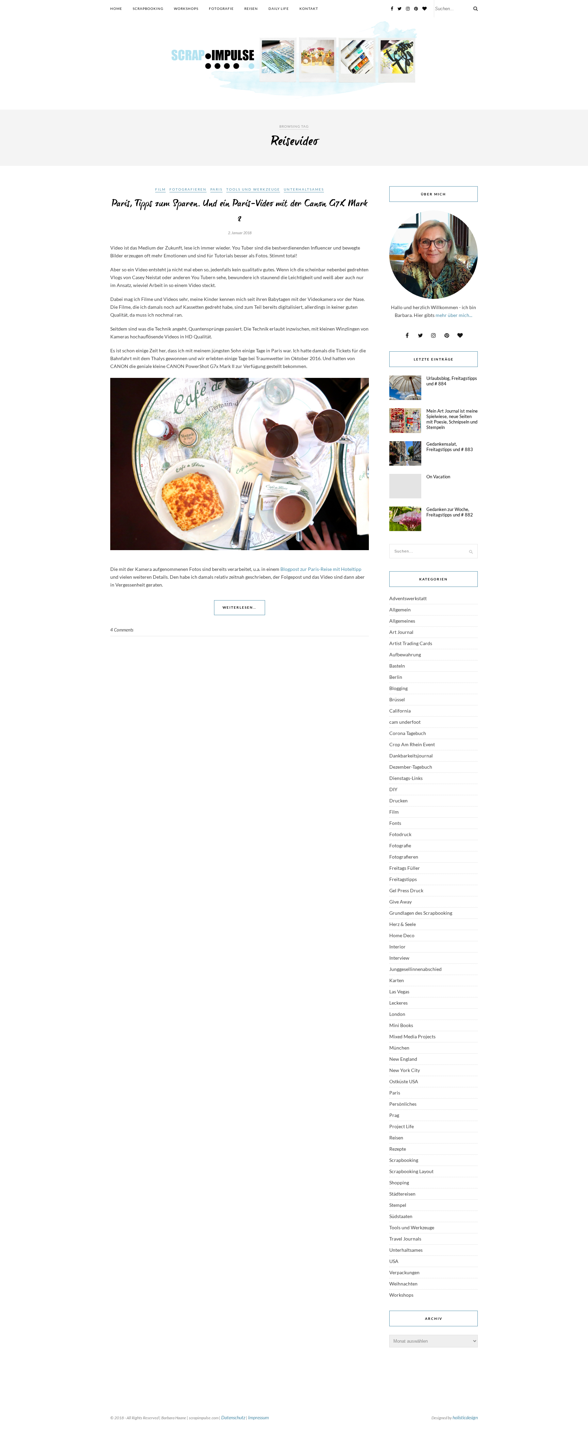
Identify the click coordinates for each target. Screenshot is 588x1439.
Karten (396, 980)
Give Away (400, 902)
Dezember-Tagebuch (410, 767)
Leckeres (398, 1003)
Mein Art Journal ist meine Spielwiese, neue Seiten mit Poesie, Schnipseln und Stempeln (452, 419)
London (397, 1014)
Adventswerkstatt (408, 598)
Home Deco (401, 935)
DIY (393, 789)
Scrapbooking (148, 8)
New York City (404, 1070)
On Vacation (438, 476)
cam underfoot (405, 722)
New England (403, 1059)
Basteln (397, 666)
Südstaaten (400, 1216)
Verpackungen (404, 1272)
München (399, 1048)
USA (393, 1261)
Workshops (186, 8)
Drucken (398, 800)
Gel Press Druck (406, 890)
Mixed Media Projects (412, 1036)
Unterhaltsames (304, 189)
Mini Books (401, 1025)
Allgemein (400, 609)
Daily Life (278, 8)
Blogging (398, 688)
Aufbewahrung (405, 654)
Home (116, 8)
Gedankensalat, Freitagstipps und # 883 (449, 446)
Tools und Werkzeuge (253, 189)
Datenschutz (233, 1417)
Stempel (397, 1205)
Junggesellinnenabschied (415, 969)
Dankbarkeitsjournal (411, 755)
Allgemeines (402, 621)
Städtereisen (402, 1194)
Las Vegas (399, 991)
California (400, 711)
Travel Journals (405, 1239)
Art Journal (401, 632)
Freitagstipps (403, 879)
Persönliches (402, 1104)
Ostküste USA (403, 1081)
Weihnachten (403, 1283)
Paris (216, 189)
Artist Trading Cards (410, 643)
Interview (399, 958)
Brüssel (397, 699)
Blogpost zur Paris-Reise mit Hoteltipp (320, 569)
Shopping (399, 1182)
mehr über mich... (454, 315)
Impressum (258, 1417)
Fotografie (221, 8)
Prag (394, 1115)
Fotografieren (188, 189)
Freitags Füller (404, 868)
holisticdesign (465, 1417)
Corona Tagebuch (407, 733)
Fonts (395, 823)
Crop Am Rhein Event (412, 744)
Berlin (395, 677)
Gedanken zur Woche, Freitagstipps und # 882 (449, 512)
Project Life (401, 1126)
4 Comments (121, 630)
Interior (397, 946)
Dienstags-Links (406, 778)
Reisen (251, 8)
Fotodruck (400, 834)
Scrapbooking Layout (411, 1171)
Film (160, 189)
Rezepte (397, 1149)
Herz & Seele (402, 924)
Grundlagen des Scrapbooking (420, 913)
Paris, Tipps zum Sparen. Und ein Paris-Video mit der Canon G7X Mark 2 (240, 211)
